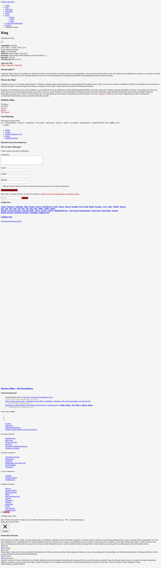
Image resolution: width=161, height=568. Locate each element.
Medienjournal (10, 438)
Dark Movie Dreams (12, 457)
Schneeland (9, 467)
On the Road (96, 211)
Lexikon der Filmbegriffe (14, 23)
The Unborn (5, 112)
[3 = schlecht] (26, 123)
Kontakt (8, 25)
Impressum (9, 426)
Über (7, 7)
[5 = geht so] (46, 123)
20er (6, 209)
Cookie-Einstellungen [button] (76, 520)
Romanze (98, 207)
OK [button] (66, 520)
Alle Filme (9, 9)
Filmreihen (9, 11)
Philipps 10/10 (44, 213)
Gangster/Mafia (28, 211)
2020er (52, 209)
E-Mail (3, 174)
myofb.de (8, 444)
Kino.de (8, 498)
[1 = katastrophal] (7, 123)
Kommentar (5, 155)
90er (35, 209)
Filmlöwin (8, 461)
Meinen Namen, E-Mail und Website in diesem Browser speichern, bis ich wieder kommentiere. (36, 186)
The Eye (4, 108)
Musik (91, 207)
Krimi (86, 207)
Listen (12, 21)
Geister (7, 132)
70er (27, 209)
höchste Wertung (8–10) (13, 134)
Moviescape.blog (11, 442)
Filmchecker (9, 459)
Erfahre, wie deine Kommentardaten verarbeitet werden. (60, 194)
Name (3, 168)
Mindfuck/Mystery (11, 138)
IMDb (3, 65)
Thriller (116, 207)
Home (7, 5)
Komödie (74, 207)
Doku (26, 207)
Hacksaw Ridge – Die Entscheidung (17, 388)
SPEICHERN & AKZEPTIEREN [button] (13, 564)
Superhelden (106, 211)
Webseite (4, 180)
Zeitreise (115, 211)
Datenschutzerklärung (12, 428)
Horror (7, 136)
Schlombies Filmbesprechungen (16, 446)
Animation (19, 207)
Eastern (38, 207)
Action (3, 207)
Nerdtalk (8, 476)
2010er (46, 209)
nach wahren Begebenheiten (79, 211)
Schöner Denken (11, 478)
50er (19, 209)
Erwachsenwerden (14, 211)
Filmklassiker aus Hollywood (15, 463)
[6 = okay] (55, 123)
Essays (12, 19)
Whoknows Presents (12, 448)
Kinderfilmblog (10, 465)
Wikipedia (9, 65)
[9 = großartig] (81, 123)
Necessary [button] (4, 546)
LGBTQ (50, 211)
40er (15, 209)
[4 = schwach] (36, 123)
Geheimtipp (33, 213)
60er (23, 209)
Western (123, 207)
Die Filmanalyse (11, 492)
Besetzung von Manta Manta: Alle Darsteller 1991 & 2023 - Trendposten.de (31, 405)
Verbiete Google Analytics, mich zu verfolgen (21, 429)
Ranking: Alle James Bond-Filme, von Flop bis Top (73, 401)
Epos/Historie (47, 207)
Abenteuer (10, 207)
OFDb (7, 506)
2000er (7, 130)
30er (10, 209)
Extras (7, 15)
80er (31, 209)
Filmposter (18, 65)
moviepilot (9, 504)
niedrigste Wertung (21, 213)
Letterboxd (9, 500)
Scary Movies (10, 508)
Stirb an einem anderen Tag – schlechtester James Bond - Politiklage (28, 401)
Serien (7, 13)
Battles (12, 17)
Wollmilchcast (10, 480)
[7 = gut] (62, 123)
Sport (110, 207)
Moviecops (9, 440)
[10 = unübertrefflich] (94, 123)
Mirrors (3, 110)
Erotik (55, 207)
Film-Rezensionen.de (12, 496)
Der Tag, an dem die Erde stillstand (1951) (38, 397)
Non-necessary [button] (6, 556)
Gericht (43, 211)
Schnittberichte (10, 510)
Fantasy (61, 207)
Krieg (81, 207)
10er (2, 209)
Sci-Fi (105, 207)
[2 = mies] (17, 123)
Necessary (7, 548)
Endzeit (4, 211)
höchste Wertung (7, 213)
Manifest (8, 502)
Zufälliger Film (6, 217)
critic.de (8, 488)
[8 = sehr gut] (71, 123)
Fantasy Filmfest (11, 490)
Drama (31, 207)
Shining (101, 94)
